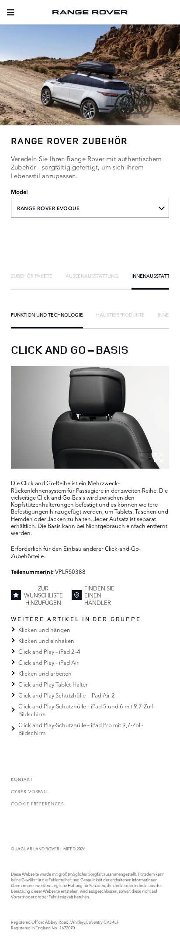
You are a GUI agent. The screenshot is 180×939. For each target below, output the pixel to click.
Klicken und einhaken (46, 640)
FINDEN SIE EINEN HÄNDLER (99, 595)
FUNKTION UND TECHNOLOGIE (47, 314)
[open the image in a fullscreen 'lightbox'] (90, 417)
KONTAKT (22, 779)
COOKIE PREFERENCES (37, 803)
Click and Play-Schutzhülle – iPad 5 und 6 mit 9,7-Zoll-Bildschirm (86, 710)
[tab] (31, 276)
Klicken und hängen (44, 629)
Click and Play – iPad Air (48, 662)
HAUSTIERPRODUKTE (120, 314)
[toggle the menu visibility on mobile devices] (10, 12)
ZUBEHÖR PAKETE (31, 275)
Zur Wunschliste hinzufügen (43, 595)
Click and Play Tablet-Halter (53, 684)
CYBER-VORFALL (30, 791)
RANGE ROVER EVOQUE (48, 208)
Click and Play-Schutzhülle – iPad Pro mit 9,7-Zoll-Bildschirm (80, 728)
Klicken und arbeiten (45, 673)
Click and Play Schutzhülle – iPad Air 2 (66, 695)
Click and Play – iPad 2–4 (49, 651)
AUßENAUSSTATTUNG (92, 275)
